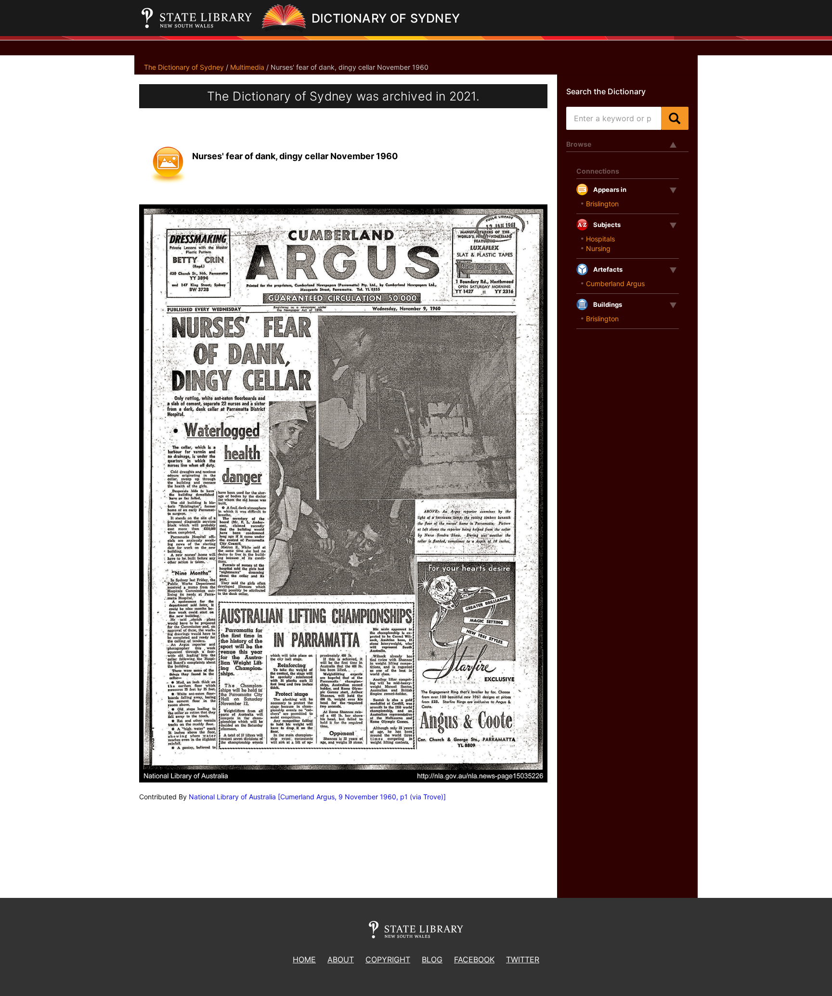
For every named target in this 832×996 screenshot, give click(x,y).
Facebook (474, 959)
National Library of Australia (232, 797)
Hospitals (600, 239)
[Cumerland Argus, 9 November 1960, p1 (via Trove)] (362, 797)
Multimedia (247, 67)
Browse (578, 144)
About (340, 959)
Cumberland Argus (615, 283)
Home (304, 959)
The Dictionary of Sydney (184, 67)
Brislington (602, 204)
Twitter (522, 959)
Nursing (598, 248)
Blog (432, 959)
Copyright (387, 959)
